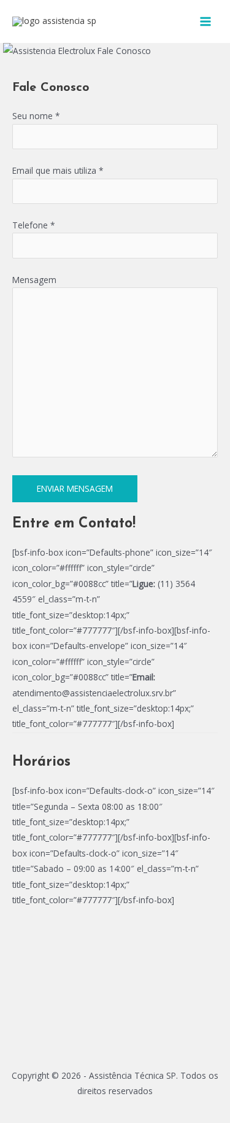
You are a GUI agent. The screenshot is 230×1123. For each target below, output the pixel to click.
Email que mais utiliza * (58, 170)
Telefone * (33, 225)
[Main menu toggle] (205, 21)
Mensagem (34, 280)
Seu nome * (36, 116)
